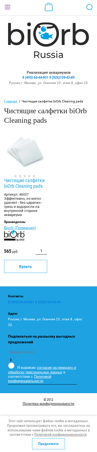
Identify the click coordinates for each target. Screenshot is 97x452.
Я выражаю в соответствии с (42, 374)
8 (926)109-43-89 (62, 77)
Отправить (10, 359)
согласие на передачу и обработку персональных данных (42, 370)
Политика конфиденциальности (48, 404)
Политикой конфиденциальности (29, 378)
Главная (10, 101)
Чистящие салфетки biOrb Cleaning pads (24, 183)
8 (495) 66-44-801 (35, 77)
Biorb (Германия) (20, 227)
